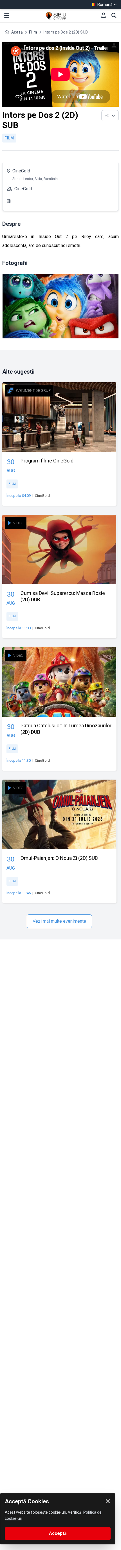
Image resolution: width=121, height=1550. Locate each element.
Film (33, 32)
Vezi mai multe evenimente (59, 921)
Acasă (17, 32)
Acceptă (58, 1533)
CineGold (21, 171)
